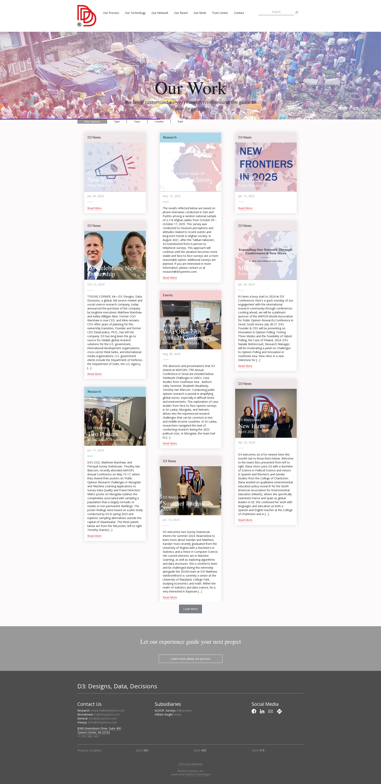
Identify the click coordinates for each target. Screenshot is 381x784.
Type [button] (117, 121)
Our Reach (181, 13)
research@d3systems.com (108, 710)
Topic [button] (137, 121)
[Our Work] (279, 711)
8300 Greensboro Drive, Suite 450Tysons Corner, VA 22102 (99, 730)
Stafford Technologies (197, 774)
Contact (239, 13)
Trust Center (220, 13)
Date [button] (180, 121)
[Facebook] (254, 711)
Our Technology (135, 13)
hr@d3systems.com (107, 714)
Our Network (160, 13)
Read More (94, 208)
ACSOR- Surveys (173, 710)
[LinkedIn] (263, 711)
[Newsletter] (271, 711)
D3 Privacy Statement (190, 764)
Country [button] (159, 121)
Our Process (111, 13)
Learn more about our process (190, 659)
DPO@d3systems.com (102, 722)
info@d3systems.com (102, 718)
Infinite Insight (168, 714)
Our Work (200, 13)
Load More (190, 609)
